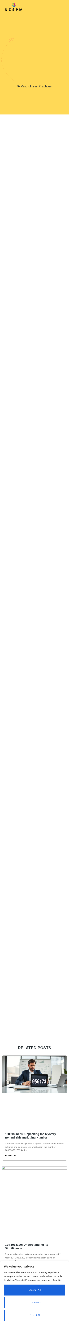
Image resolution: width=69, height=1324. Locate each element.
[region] (34, 1292)
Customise (35, 1302)
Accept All (35, 1290)
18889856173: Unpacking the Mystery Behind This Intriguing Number (30, 1135)
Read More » (10, 1155)
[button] (64, 7)
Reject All (35, 1315)
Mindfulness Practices (36, 86)
